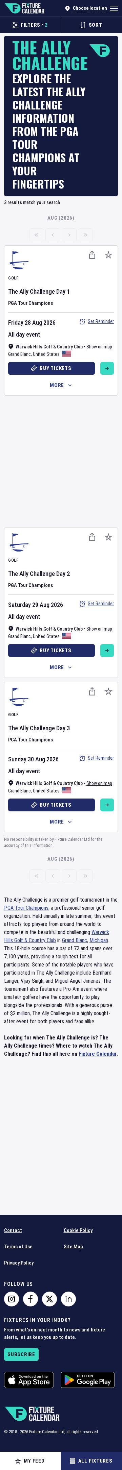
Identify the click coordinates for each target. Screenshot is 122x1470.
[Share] (92, 254)
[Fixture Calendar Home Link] (24, 8)
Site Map (73, 1247)
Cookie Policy (78, 1230)
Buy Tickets (55, 368)
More (57, 385)
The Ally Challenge (31, 291)
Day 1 (63, 291)
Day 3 (63, 728)
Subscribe (21, 1354)
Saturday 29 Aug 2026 (35, 604)
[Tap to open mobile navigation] (114, 8)
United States (46, 354)
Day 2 (63, 574)
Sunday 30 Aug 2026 (33, 759)
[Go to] (107, 368)
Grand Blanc (19, 354)
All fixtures (95, 1461)
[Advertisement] (61, 460)
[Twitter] (49, 1299)
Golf (13, 277)
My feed (34, 1461)
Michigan (98, 940)
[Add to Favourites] (108, 254)
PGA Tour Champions (30, 303)
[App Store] (29, 1380)
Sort (95, 25)
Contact (13, 1230)
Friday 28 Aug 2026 (32, 322)
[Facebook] (30, 1299)
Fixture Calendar (98, 1054)
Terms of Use (18, 1247)
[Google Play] (88, 1380)
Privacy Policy (19, 1263)
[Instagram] (11, 1299)
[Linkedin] (68, 1299)
